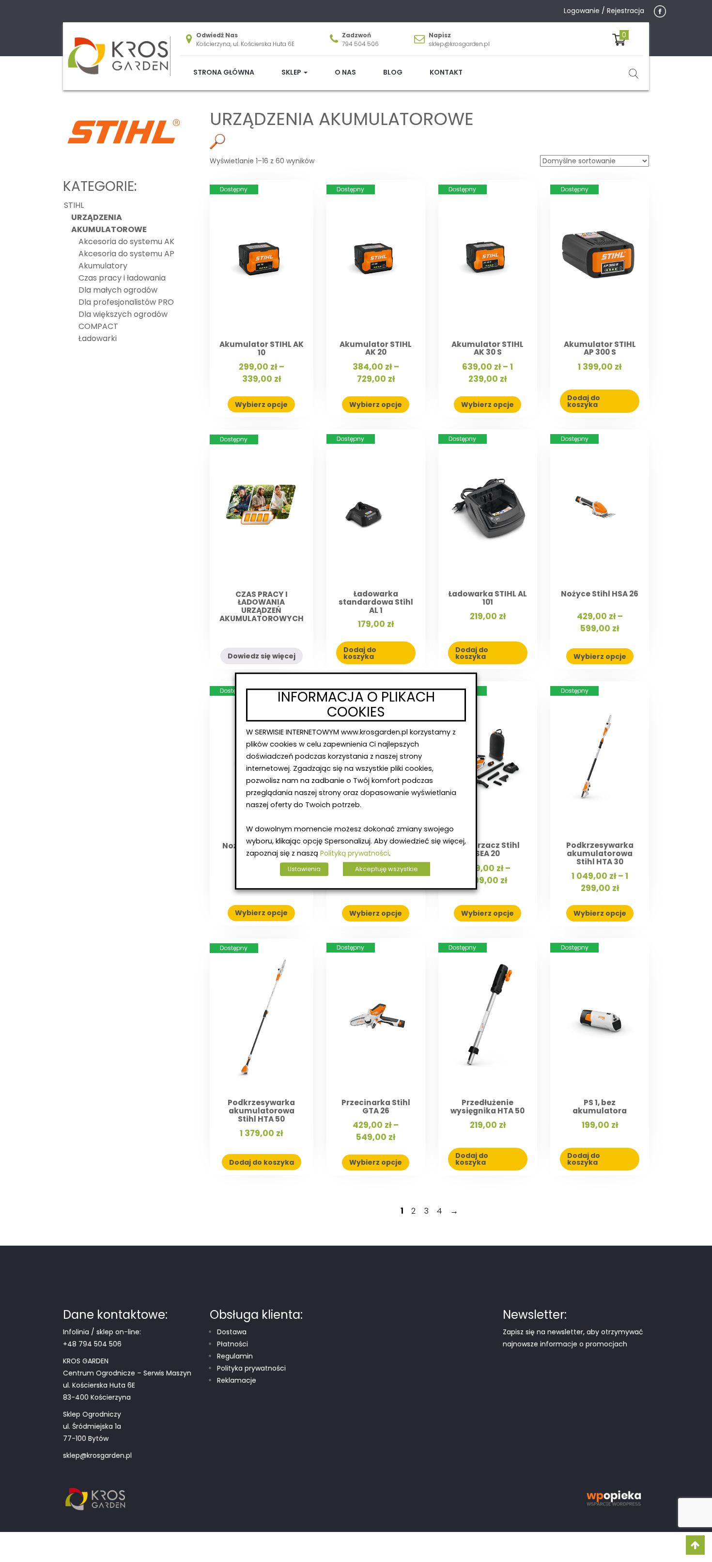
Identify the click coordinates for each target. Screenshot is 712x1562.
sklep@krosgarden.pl (459, 44)
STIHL (269, 105)
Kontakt (446, 72)
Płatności (232, 1344)
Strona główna (223, 72)
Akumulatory (102, 265)
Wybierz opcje (261, 404)
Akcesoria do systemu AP (126, 253)
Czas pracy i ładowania (122, 277)
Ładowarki (97, 338)
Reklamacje (236, 1380)
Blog (392, 72)
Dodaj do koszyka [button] (583, 401)
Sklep (292, 72)
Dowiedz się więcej (261, 656)
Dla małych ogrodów (117, 290)
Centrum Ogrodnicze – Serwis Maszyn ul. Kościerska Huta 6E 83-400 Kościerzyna (127, 1385)
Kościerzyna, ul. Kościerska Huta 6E (245, 44)
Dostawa (232, 1332)
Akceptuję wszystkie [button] (386, 869)
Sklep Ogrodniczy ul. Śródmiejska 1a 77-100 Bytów (92, 1426)
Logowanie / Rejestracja (604, 11)
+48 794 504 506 (92, 1344)
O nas (345, 72)
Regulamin (235, 1356)
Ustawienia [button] (304, 869)
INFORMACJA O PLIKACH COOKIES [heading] (356, 704)
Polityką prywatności (354, 853)
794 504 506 (360, 44)
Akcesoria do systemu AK (126, 241)
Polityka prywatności (251, 1368)
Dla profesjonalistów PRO (126, 302)
